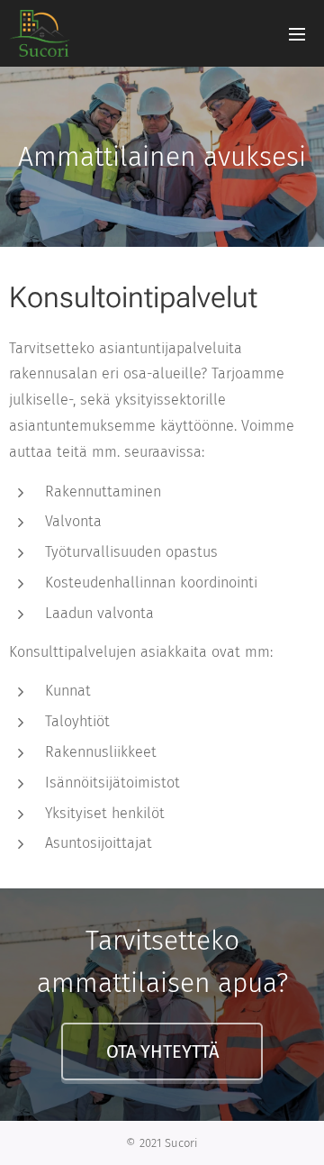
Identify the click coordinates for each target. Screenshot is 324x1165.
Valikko (297, 33)
